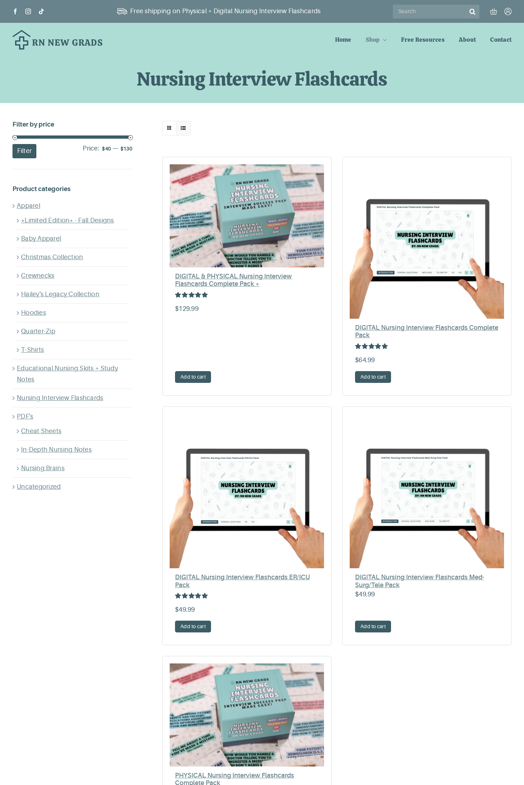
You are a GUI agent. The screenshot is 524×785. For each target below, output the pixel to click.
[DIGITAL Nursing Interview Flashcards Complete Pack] (427, 241)
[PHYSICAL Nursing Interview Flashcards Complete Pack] (247, 714)
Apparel (28, 205)
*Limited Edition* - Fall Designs (67, 220)
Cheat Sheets (41, 431)
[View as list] (183, 128)
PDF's (25, 416)
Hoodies (33, 312)
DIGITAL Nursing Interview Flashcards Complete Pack (426, 331)
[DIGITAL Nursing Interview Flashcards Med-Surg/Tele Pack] (427, 491)
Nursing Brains (43, 468)
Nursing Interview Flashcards (60, 397)
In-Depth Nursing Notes (56, 449)
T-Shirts (32, 349)
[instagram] (28, 11)
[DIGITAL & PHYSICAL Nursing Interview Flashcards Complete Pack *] (247, 215)
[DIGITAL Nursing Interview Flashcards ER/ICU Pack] (247, 491)
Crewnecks (37, 275)
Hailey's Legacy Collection (60, 294)
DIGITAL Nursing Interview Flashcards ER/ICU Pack (242, 581)
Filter (24, 150)
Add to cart (193, 377)
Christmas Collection (52, 257)
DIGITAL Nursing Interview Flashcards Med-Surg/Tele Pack (419, 581)
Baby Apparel (41, 238)
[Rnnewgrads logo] (57, 33)
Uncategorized (39, 486)
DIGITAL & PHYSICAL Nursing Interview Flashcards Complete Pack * (233, 280)
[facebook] (15, 11)
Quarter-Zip (38, 331)
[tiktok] (41, 11)
